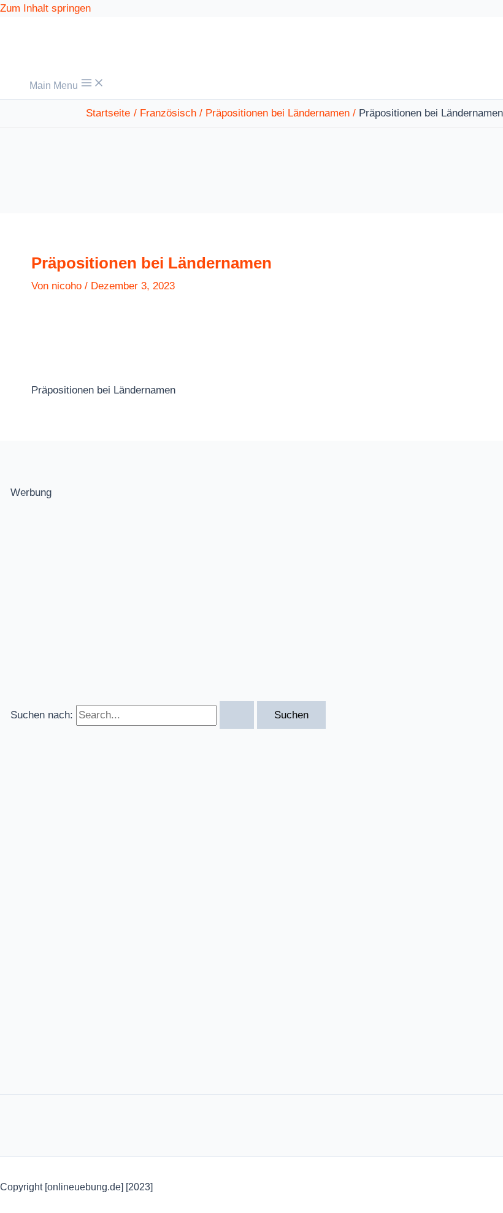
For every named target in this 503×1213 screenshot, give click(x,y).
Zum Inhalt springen (45, 8)
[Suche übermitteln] (237, 715)
